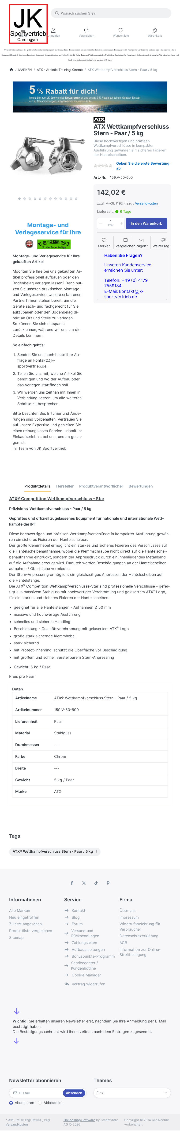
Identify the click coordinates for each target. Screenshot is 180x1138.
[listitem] (47, 156)
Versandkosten (146, 203)
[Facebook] (72, 883)
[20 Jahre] (90, 95)
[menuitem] (55, 852)
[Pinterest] (108, 883)
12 (76, 198)
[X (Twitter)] (84, 883)
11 (71, 198)
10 (66, 198)
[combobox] (111, 13)
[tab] (37, 486)
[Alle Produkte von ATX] (99, 119)
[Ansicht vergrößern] (47, 156)
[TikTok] (96, 883)
